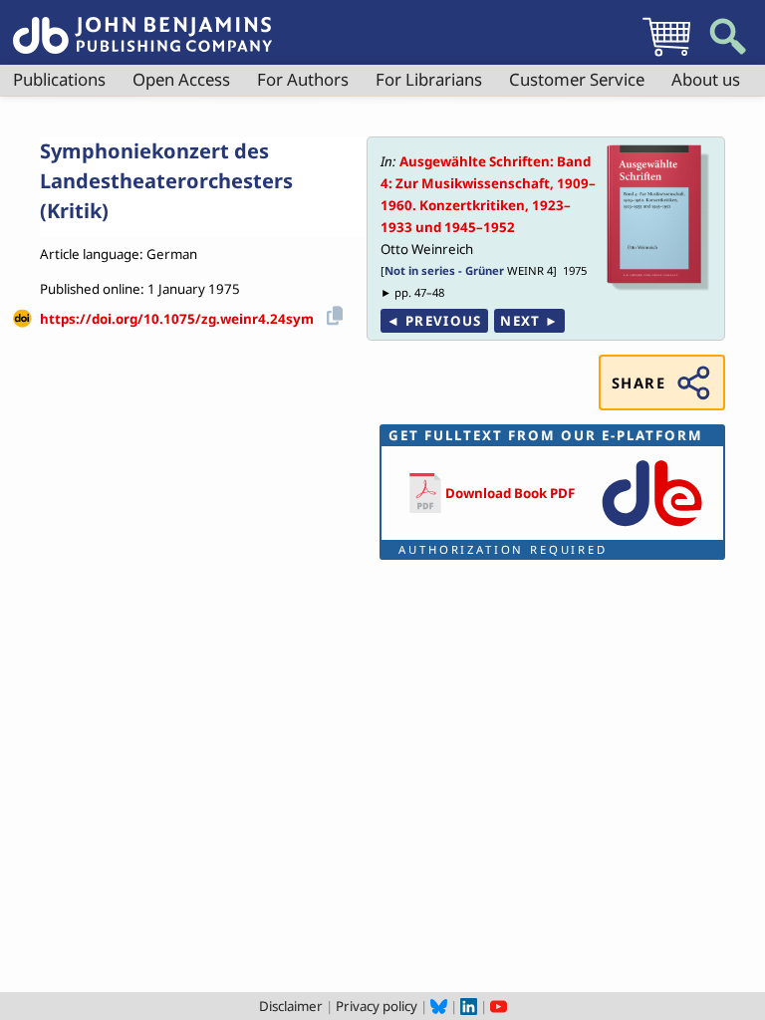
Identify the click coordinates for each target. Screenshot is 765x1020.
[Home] (142, 24)
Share (638, 382)
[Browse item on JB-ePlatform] (652, 528)
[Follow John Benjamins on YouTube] (498, 1006)
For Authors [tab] (303, 79)
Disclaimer (291, 1006)
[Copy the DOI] (331, 312)
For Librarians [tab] (429, 79)
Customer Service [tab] (576, 79)
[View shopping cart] (666, 56)
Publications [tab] (59, 79)
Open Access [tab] (181, 79)
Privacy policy (376, 1006)
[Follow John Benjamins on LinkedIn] (468, 1006)
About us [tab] (705, 79)
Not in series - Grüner (444, 270)
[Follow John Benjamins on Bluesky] (438, 1006)
